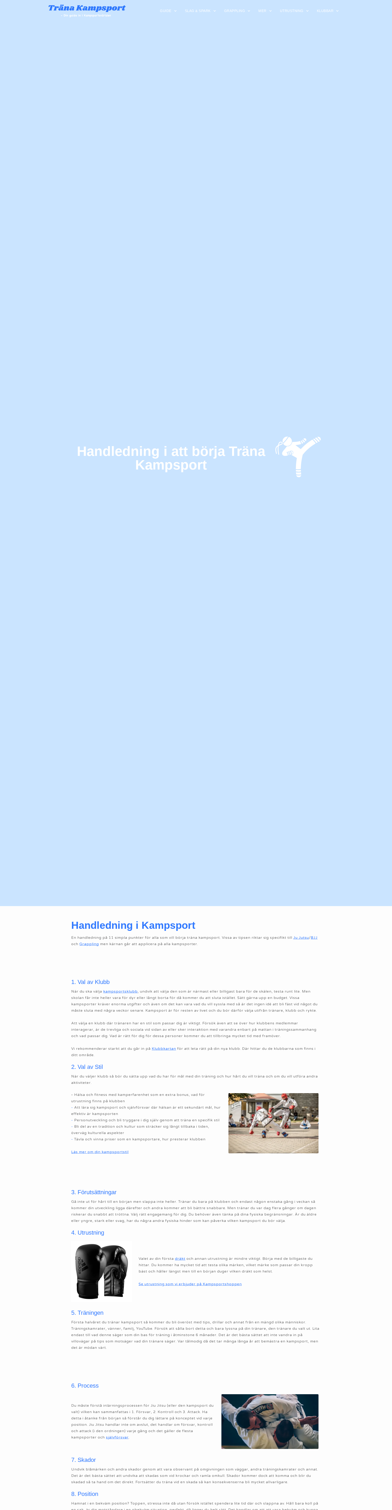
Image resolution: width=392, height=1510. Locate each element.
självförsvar (117, 1437)
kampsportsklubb (120, 991)
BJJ (314, 937)
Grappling (89, 944)
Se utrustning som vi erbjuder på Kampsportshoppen (190, 1284)
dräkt (180, 1258)
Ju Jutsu (301, 937)
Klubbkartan (164, 1048)
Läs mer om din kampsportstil (100, 1152)
